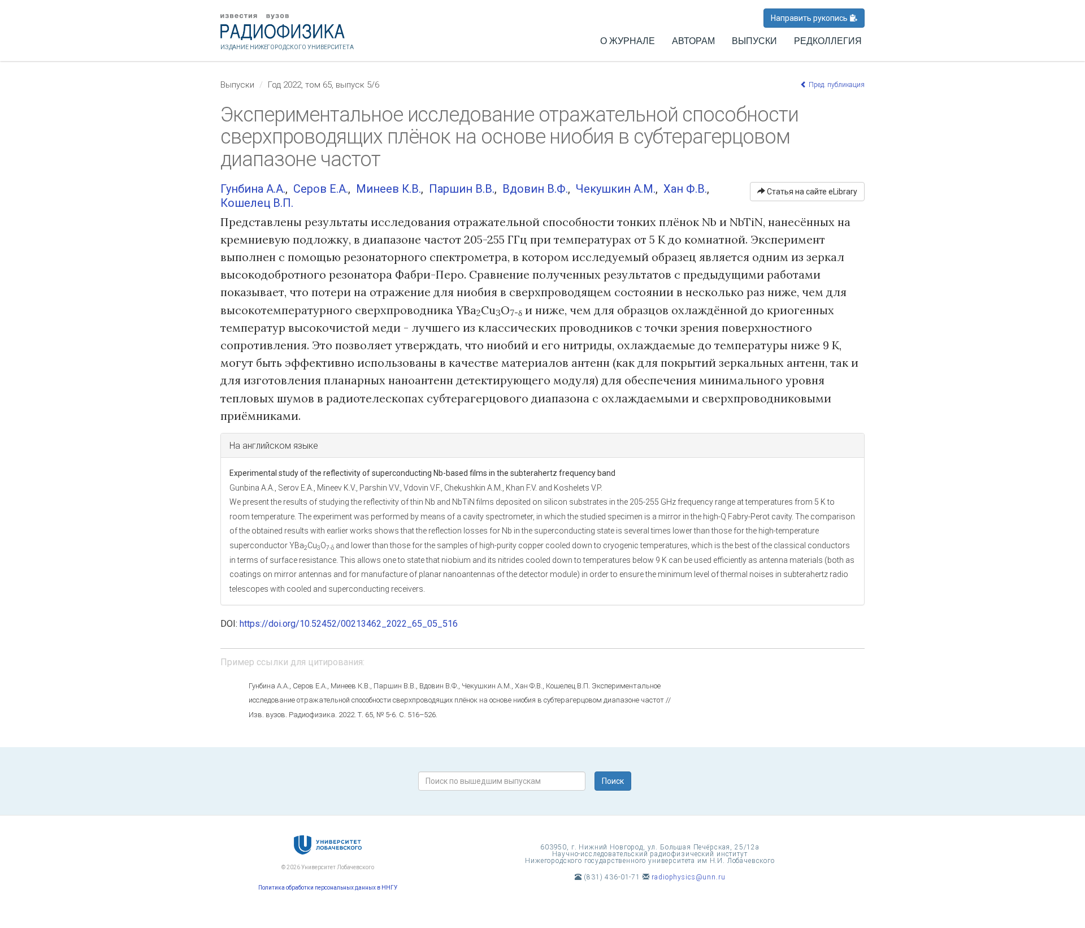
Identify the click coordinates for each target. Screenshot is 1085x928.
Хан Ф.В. (685, 189)
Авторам (693, 41)
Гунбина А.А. (252, 189)
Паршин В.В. (461, 189)
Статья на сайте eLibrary (811, 191)
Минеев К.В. (388, 189)
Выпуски (754, 41)
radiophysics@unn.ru (688, 877)
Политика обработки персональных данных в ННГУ (327, 887)
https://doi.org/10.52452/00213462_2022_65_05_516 (349, 623)
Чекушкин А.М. (616, 189)
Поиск (613, 781)
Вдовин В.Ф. (535, 189)
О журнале (627, 41)
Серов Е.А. (320, 189)
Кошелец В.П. (256, 203)
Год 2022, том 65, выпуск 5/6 (323, 85)
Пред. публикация (836, 85)
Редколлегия (828, 41)
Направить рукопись (810, 18)
